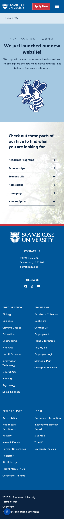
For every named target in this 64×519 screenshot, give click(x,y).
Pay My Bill (41, 347)
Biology (6, 314)
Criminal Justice (11, 327)
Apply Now (41, 6)
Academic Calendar (46, 314)
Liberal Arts (9, 372)
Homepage (15, 193)
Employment (41, 334)
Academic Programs (21, 160)
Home (8, 18)
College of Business (45, 367)
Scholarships (17, 168)
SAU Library (9, 462)
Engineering (9, 341)
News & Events (11, 442)
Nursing (7, 378)
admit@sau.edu (29, 267)
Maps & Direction (44, 341)
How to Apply (17, 201)
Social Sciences (11, 392)
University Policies (45, 449)
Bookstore (40, 321)
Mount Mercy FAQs (13, 469)
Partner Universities (14, 449)
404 (16, 18)
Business (7, 321)
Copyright (8, 507)
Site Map (39, 435)
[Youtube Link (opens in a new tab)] (38, 287)
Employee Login (43, 354)
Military (6, 435)
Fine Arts (7, 347)
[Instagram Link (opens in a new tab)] (31, 287)
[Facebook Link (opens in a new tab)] (26, 287)
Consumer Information (47, 418)
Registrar (8, 456)
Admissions (16, 185)
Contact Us (41, 327)
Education (8, 334)
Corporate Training (13, 475)
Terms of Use (10, 501)
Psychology (9, 385)
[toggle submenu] (57, 6)
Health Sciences (11, 354)
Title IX (38, 442)
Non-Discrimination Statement (20, 512)
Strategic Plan (42, 361)
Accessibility (9, 418)
